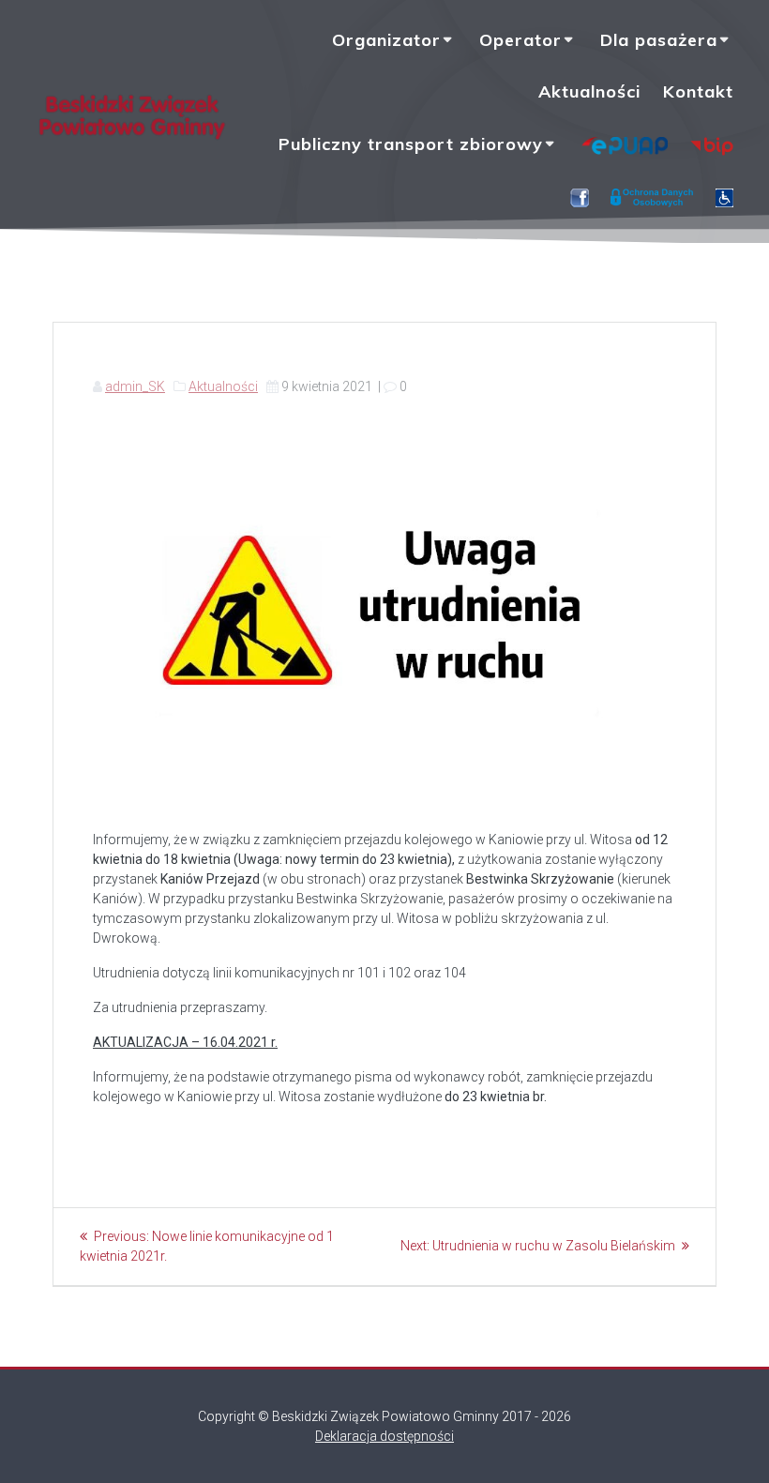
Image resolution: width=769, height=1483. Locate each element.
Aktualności (589, 91)
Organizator (386, 40)
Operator (520, 40)
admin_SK (135, 386)
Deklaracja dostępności (384, 1436)
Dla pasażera (658, 40)
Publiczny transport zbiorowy (411, 144)
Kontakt (698, 91)
